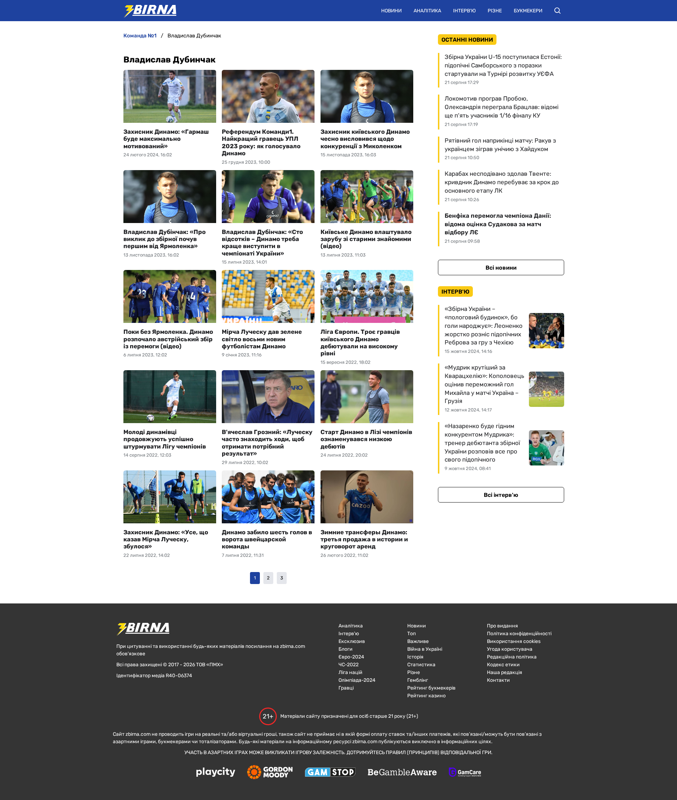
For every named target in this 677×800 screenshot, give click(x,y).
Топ (411, 634)
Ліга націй (350, 672)
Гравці (346, 688)
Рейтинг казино (426, 696)
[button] (557, 10)
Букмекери (528, 11)
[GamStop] (330, 773)
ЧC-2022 (348, 665)
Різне (495, 11)
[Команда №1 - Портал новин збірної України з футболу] (146, 10)
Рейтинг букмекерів (431, 688)
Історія (415, 657)
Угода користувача (509, 649)
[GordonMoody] (270, 773)
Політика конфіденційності (519, 634)
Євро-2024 (351, 657)
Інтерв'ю (464, 11)
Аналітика (427, 11)
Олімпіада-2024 (357, 680)
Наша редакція (504, 672)
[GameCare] (465, 773)
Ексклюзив (351, 641)
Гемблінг (417, 680)
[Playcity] (215, 772)
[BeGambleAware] (402, 773)
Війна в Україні (424, 649)
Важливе (418, 641)
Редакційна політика (512, 657)
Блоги (345, 649)
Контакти (498, 680)
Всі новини (501, 267)
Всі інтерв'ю (501, 495)
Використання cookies (514, 641)
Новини (391, 11)
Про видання (502, 626)
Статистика (421, 665)
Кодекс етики (503, 665)
